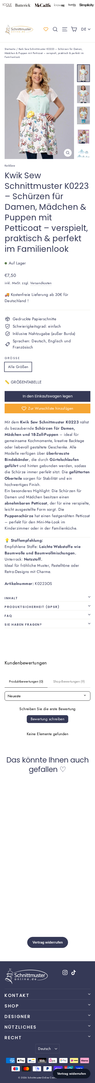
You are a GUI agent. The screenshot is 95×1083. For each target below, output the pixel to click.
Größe (12, 358)
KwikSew (10, 166)
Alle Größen (18, 366)
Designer (18, 1016)
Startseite (10, 49)
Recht (13, 1037)
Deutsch (44, 1048)
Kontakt (17, 995)
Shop (12, 1006)
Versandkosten (41, 283)
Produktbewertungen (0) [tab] (26, 681)
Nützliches (21, 1027)
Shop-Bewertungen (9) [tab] (69, 681)
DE (83, 29)
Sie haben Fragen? (23, 625)
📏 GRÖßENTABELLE (23, 382)
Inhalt (11, 598)
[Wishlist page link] (46, 29)
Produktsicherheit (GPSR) (32, 607)
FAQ (8, 616)
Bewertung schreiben (48, 719)
